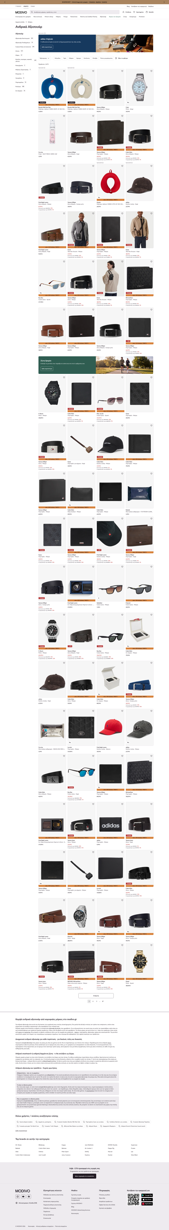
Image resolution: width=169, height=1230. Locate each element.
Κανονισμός (82, 1213)
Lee (132, 1151)
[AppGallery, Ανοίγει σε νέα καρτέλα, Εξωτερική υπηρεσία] (147, 1204)
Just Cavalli (42, 1155)
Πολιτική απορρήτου (61, 1226)
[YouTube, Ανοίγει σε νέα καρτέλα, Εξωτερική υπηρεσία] (23, 1196)
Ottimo (41, 1151)
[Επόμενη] (164, 2)
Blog (129, 6)
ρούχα (20, 1032)
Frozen (133, 1148)
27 (103, 1001)
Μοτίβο (95, 58)
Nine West (134, 1155)
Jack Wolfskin (89, 1145)
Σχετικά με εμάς (76, 1195)
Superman (134, 1145)
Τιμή (64, 58)
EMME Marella (112, 1145)
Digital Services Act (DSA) (107, 1205)
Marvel (110, 1151)
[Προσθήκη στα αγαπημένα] (64, 71)
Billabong (41, 1145)
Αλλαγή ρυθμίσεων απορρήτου (45, 1226)
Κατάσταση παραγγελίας (51, 1201)
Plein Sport (65, 1151)
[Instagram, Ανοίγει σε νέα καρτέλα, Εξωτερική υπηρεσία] (17, 1196)
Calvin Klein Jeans (44, 1148)
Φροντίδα (102, 1198)
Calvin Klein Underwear (22, 1155)
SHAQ (87, 1151)
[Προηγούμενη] (5, 2)
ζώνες (109, 1043)
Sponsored (40, 67)
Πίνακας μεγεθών (104, 1195)
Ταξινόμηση (43, 58)
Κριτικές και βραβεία (105, 1208)
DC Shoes (18, 1145)
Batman (64, 1148)
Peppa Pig (111, 1148)
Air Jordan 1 (88, 1148)
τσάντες (76, 1032)
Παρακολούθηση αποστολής (52, 1205)
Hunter (110, 1155)
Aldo (16, 1151)
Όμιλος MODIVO (84, 1203)
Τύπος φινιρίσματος (106, 58)
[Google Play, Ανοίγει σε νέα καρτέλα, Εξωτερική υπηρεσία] (147, 1195)
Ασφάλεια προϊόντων (105, 1201)
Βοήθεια (151, 6)
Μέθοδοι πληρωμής (49, 1208)
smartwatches (90, 1091)
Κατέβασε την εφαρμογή (139, 6)
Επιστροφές (47, 1198)
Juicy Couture (66, 1155)
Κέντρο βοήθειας (48, 1215)
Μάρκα (71, 58)
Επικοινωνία (47, 1218)
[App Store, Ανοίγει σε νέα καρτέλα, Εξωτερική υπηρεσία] (147, 1199)
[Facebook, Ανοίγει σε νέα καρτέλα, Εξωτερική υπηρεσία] (29, 1196)
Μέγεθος (57, 58)
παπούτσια (27, 1032)
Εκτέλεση (87, 58)
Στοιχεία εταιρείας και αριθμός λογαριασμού (80, 1199)
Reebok (17, 1148)
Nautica (87, 1155)
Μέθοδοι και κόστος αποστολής (53, 1195)
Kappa (64, 1145)
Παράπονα (46, 1211)
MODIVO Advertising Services (84, 1210)
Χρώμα (78, 58)
